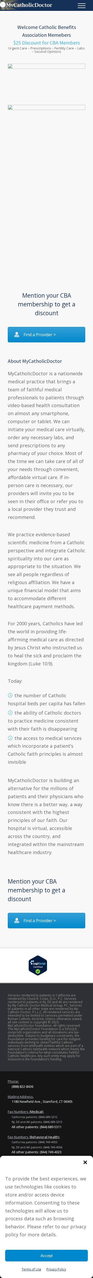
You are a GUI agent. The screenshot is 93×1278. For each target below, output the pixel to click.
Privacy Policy (56, 1269)
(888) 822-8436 (22, 1086)
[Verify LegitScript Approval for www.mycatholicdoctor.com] (46, 965)
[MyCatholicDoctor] (43, 5)
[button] (85, 1162)
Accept (46, 1255)
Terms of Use (31, 1269)
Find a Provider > (40, 334)
